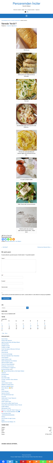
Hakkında (4, 372)
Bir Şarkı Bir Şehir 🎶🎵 (7, 369)
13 (23, 325)
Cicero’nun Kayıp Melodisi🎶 (8, 364)
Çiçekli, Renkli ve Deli (6, 359)
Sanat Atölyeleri (5, 391)
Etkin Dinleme (5, 350)
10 (2, 325)
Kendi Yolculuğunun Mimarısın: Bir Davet (11, 349)
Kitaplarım (20, 456)
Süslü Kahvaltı (5, 352)
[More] (13, 239)
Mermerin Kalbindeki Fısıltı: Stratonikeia (10, 355)
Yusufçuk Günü (5, 399)
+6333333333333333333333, (8, 415)
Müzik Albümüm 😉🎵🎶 (7, 388)
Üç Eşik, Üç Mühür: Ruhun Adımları (10, 379)
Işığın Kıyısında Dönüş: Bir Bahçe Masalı (11, 342)
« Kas (3, 333)
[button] (26, 16)
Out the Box (28, 455)
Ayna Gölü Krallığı (5, 377)
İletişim (3, 420)
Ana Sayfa (4, 376)
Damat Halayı (5, 339)
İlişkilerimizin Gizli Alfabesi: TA (8, 421)
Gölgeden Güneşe (6, 345)
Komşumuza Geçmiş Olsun (44, 247)
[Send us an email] (25, 12)
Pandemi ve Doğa (6, 347)
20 (23, 327)
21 (30, 327)
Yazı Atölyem (18, 241)
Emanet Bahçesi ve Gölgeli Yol (8, 367)
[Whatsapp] (8, 239)
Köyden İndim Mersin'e (7, 340)
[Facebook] (3, 239)
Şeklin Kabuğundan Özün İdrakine (9, 361)
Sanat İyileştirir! (5, 357)
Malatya (3, 416)
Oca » (6, 333)
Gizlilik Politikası (5, 406)
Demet (15, 25)
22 (37, 327)
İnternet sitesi (5, 287)
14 (30, 325)
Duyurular (4, 396)
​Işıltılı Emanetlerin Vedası (7, 362)
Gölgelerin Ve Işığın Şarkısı (8, 384)
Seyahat (3, 381)
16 (44, 325)
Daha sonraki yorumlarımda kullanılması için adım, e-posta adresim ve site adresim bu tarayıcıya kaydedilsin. (26, 294)
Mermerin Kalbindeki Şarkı (7, 386)
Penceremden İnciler (26, 3)
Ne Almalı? (5, 247)
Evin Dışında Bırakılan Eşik (8, 394)
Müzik (3, 389)
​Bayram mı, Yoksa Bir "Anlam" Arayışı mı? (11, 410)
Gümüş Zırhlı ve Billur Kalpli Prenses (10, 403)
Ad (2, 275)
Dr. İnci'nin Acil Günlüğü (7, 354)
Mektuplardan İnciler (6, 408)
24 (2, 328)
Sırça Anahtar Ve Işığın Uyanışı (8, 418)
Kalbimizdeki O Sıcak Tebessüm (9, 398)
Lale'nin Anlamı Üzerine (7, 383)
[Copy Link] (11, 239)
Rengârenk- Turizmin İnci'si (8, 366)
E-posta (4, 281)
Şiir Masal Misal (5, 344)
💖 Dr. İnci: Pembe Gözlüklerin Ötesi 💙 (11, 411)
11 (9, 325)
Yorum (3, 258)
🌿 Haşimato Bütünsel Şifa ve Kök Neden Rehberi (13, 371)
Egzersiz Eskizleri (6, 393)
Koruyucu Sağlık (14, 456)
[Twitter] (5, 239)
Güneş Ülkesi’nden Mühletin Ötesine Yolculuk (12, 405)
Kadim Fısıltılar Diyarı (6, 401)
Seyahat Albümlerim (10, 241)
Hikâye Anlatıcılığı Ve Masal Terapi (29, 456)
